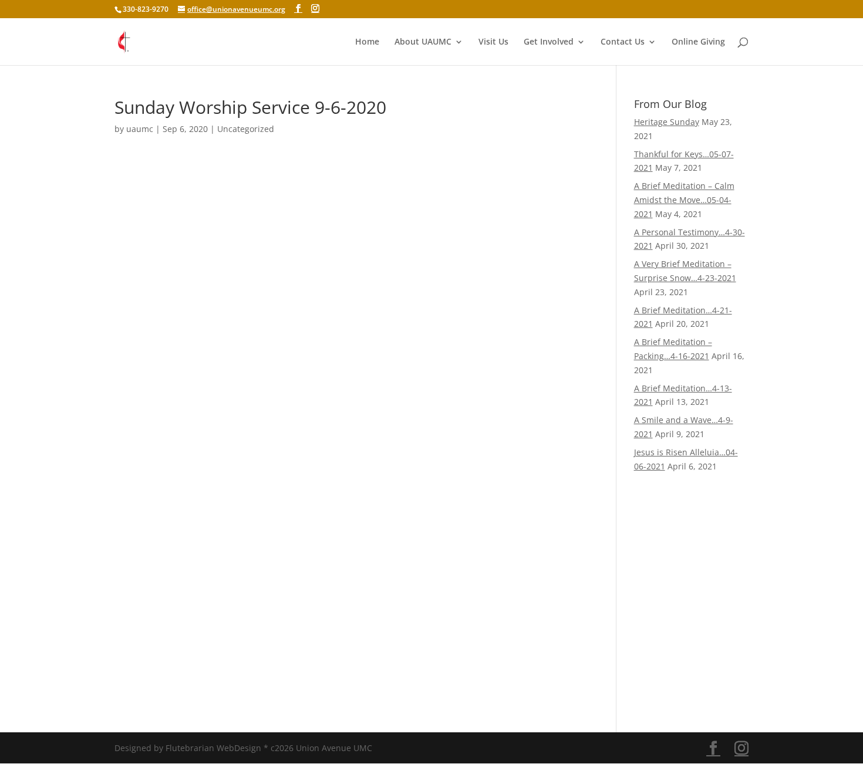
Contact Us (623, 42)
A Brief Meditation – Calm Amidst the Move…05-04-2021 (684, 199)
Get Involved (549, 42)
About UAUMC (423, 42)
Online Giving (698, 42)
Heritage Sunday (666, 121)
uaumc (139, 128)
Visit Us (493, 42)
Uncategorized (245, 128)
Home (367, 42)
